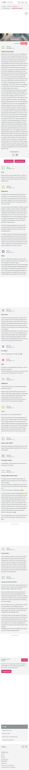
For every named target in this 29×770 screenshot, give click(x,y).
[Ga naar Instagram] (26, 746)
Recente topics (6, 733)
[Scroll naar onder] (26, 13)
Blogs (2, 756)
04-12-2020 (8, 48)
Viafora (3, 747)
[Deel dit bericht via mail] (16, 154)
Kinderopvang (6, 8)
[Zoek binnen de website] (19, 2)
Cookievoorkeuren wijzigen (8, 767)
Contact (3, 757)
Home (4, 6)
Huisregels (4, 761)
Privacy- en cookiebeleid (7, 765)
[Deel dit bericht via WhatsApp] (13, 154)
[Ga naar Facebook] (22, 746)
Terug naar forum (7, 730)
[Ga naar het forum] (22, 2)
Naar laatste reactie (19, 161)
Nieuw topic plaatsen (8, 740)
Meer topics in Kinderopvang (9, 736)
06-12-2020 (8, 472)
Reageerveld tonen (6, 671)
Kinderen (15, 6)
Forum (9, 6)
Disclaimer (4, 763)
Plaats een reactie (9, 161)
